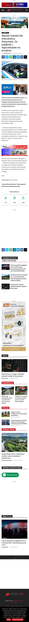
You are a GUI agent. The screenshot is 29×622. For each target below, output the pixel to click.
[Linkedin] (14, 57)
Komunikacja (8, 383)
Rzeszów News (7, 53)
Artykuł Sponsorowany (7, 460)
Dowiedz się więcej (18, 619)
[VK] (21, 57)
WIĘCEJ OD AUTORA (9, 261)
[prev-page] (3, 292)
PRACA (5, 356)
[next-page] (5, 292)
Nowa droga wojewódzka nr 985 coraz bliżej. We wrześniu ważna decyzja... (7, 400)
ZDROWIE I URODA (9, 429)
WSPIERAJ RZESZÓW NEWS (12, 468)
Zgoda (8, 619)
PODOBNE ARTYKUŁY (10, 258)
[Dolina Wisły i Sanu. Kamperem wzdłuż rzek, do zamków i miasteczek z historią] (14, 442)
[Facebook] (3, 57)
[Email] (25, 57)
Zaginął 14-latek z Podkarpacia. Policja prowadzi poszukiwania (19, 413)
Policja (6, 408)
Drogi (3, 394)
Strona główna (5, 30)
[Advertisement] (14, 225)
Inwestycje (4, 269)
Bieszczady (4, 278)
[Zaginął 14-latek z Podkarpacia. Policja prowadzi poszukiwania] (6, 414)
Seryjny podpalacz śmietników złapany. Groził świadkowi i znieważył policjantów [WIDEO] (19, 422)
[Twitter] (7, 57)
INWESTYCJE (7, 516)
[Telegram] (18, 57)
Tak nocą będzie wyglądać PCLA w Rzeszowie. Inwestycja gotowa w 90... (14, 543)
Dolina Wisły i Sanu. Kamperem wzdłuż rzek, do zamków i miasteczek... (13, 456)
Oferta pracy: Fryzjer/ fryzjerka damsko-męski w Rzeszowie (18, 286)
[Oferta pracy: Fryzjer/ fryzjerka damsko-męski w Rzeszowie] (6, 286)
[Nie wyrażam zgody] (27, 614)
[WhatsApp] (10, 57)
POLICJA (7, 32)
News (11, 30)
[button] (2, 10)
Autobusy (17, 394)
